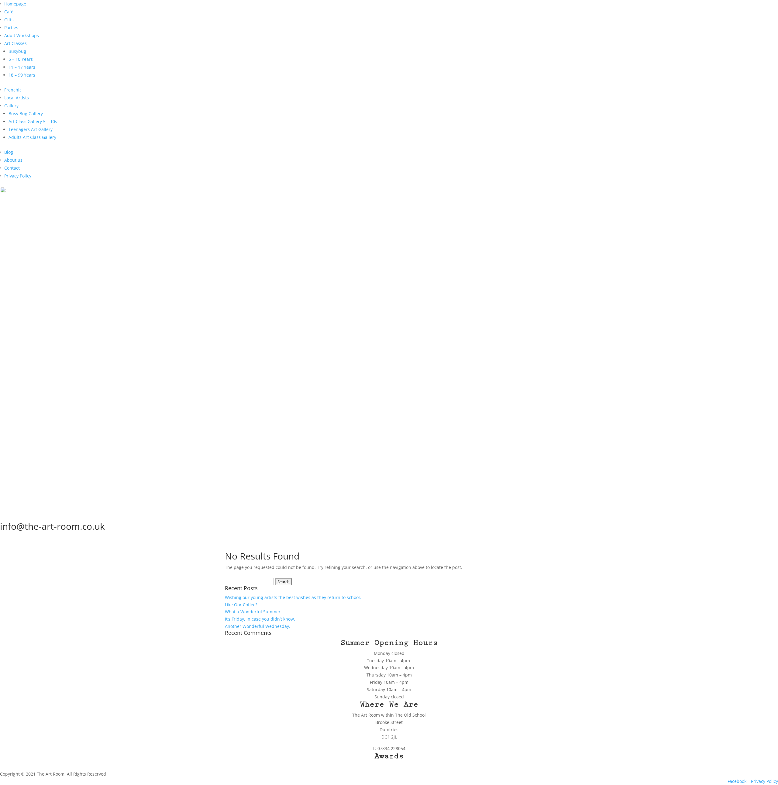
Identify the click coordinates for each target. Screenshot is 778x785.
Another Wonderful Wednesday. (257, 626)
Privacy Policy (17, 176)
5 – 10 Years (21, 59)
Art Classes (15, 43)
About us (13, 160)
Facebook (737, 781)
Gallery (11, 105)
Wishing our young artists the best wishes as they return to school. (293, 597)
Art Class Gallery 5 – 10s (33, 121)
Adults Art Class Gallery (32, 137)
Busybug (17, 51)
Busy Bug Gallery (26, 113)
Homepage (15, 4)
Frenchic (13, 90)
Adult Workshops (21, 35)
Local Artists (16, 98)
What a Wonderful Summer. (253, 612)
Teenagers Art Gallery (31, 129)
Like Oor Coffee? (241, 605)
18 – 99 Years (22, 75)
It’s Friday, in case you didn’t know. (260, 619)
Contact (12, 168)
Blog (8, 152)
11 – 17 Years (22, 67)
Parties (11, 27)
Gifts (9, 19)
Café (8, 12)
